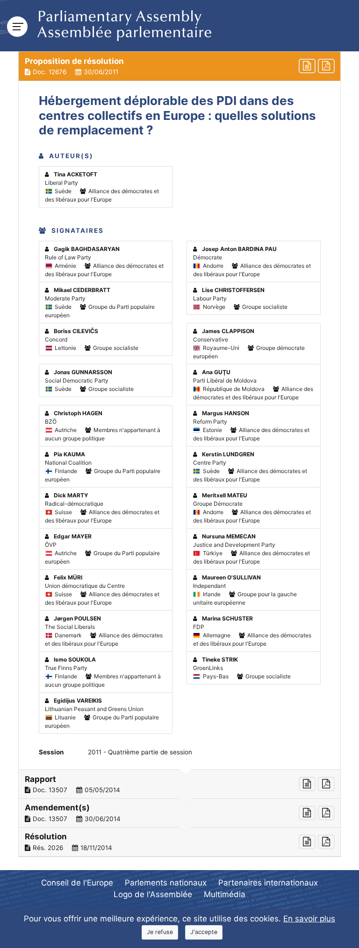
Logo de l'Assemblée (153, 894)
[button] (179, 66)
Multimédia (224, 894)
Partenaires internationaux (268, 882)
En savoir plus (309, 918)
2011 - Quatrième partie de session (140, 752)
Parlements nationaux (166, 882)
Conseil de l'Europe (77, 882)
